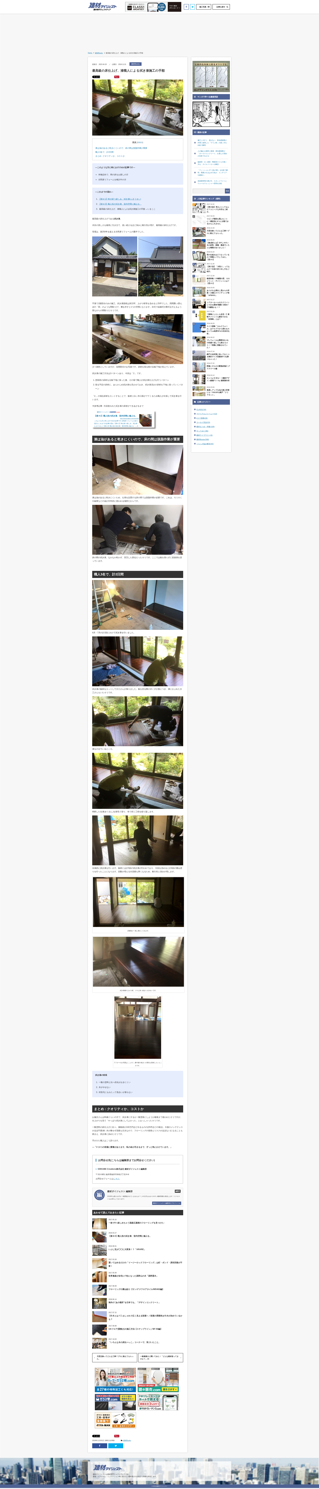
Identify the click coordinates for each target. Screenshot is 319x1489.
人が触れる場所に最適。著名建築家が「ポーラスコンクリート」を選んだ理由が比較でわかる (212, 153)
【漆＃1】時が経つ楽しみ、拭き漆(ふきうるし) (120, 199)
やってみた (202, 431)
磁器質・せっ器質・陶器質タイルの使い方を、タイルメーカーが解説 (212, 163)
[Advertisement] (159, 32)
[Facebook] (186, 7)
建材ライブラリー (204, 435)
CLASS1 (201, 410)
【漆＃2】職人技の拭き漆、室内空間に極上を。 (120, 204)
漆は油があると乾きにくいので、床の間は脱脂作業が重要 (121, 148)
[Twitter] (192, 7)
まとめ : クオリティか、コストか (110, 156)
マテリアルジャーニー (206, 414)
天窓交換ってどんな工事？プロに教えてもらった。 (115, 1357)
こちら (117, 1179)
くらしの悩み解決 (205, 444)
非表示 (140, 142)
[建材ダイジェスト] (102, 10)
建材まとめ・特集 (205, 427)
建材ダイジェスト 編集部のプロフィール (166, 1203)
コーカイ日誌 (203, 422)
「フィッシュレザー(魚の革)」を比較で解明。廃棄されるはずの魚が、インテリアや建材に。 (213, 172)
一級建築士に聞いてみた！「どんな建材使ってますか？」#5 (159, 1357)
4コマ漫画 (202, 418)
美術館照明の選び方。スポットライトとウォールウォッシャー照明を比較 (212, 182)
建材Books (99, 53)
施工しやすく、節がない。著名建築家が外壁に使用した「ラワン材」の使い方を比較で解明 (212, 142)
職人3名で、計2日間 (104, 152)
